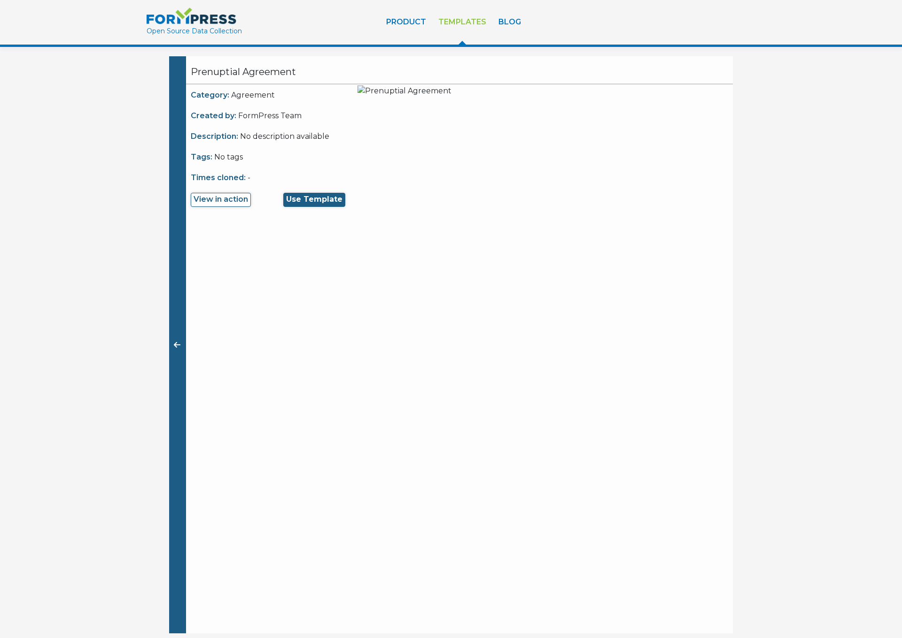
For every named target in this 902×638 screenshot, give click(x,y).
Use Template (314, 199)
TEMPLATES (462, 21)
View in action (221, 199)
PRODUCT (406, 21)
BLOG (509, 21)
